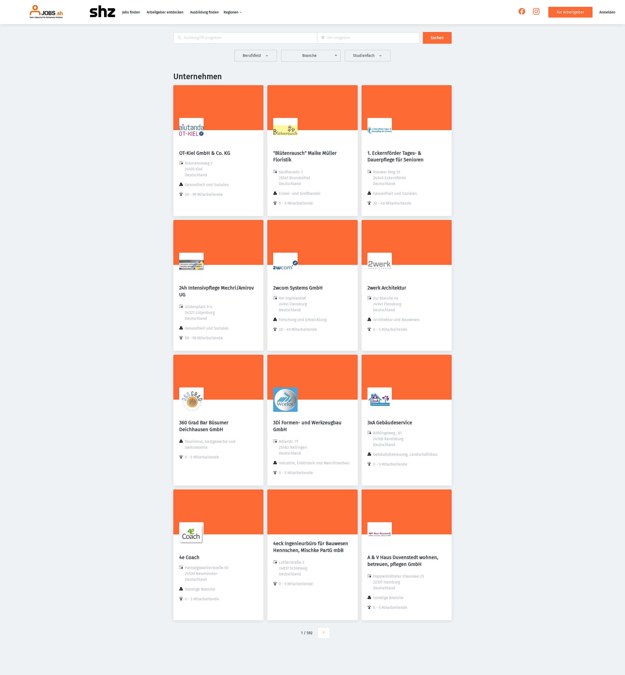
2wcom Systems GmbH (298, 288)
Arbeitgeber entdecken (165, 12)
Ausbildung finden (204, 12)
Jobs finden (131, 12)
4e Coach (189, 557)
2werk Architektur (386, 288)
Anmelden (607, 12)
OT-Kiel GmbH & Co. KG (204, 153)
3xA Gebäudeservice (389, 423)
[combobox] (245, 38)
